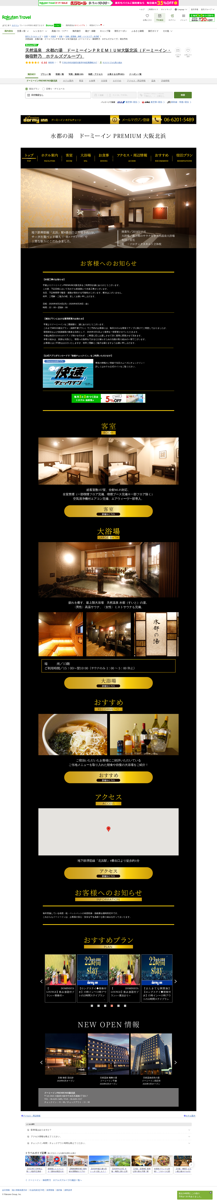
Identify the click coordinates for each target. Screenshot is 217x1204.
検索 (183, 95)
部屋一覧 (60, 74)
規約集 (59, 1190)
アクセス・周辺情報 (136, 81)
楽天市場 (194, 9)
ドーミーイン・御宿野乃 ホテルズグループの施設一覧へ (55, 1180)
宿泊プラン (34, 89)
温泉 (153, 81)
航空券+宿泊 (131, 102)
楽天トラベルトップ (33, 36)
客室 (81, 81)
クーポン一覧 (135, 74)
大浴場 (104, 81)
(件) (51, 62)
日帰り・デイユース (55, 89)
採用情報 (50, 1190)
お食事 (92, 81)
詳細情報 (165, 81)
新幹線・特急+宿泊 (180, 102)
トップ (29, 158)
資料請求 (68, 1190)
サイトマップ (166, 9)
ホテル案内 (68, 81)
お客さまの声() (115, 74)
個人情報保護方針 (19, 1190)
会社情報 (6, 1190)
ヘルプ (142, 9)
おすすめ (117, 81)
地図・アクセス (95, 74)
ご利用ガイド (152, 9)
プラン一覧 (46, 74)
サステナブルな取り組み (112, 62)
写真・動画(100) (76, 74)
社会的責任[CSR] (37, 1190)
